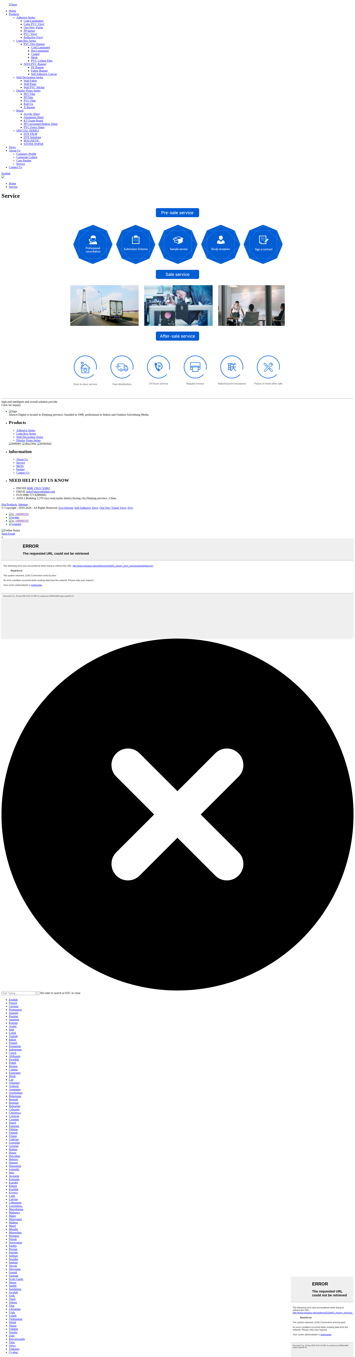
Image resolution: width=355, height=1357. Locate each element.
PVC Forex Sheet (34, 127)
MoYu (20, 466)
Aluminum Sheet (33, 117)
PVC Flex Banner (34, 44)
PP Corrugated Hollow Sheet (41, 123)
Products (14, 14)
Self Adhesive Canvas (44, 74)
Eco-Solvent (66, 507)
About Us (14, 150)
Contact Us (15, 167)
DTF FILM (30, 133)
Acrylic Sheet (32, 114)
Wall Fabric (30, 80)
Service (20, 163)
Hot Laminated (40, 50)
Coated (35, 54)
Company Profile (26, 153)
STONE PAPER (33, 143)
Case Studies (23, 160)
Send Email (8, 533)
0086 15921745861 (38, 488)
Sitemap (23, 504)
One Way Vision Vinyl (112, 507)
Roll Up (28, 104)
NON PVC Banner (35, 64)
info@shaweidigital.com (40, 491)
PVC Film (30, 100)
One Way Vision (33, 27)
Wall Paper (30, 84)
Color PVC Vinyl (34, 24)
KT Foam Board (33, 120)
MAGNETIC (32, 140)
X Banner (29, 107)
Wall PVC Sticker (34, 87)
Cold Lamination (33, 20)
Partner (20, 469)
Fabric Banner (39, 70)
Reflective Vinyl (33, 37)
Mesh (34, 57)
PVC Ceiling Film (41, 60)
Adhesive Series (25, 17)
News (12, 147)
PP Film (28, 97)
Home (12, 10)
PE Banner (37, 67)
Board (19, 110)
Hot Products (9, 504)
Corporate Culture (26, 157)
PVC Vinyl (30, 34)
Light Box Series (26, 40)
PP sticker (29, 30)
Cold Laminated (40, 47)
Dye (130, 507)
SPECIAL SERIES (27, 130)
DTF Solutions (32, 137)
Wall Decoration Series (29, 77)
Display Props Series (28, 90)
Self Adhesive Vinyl (86, 507)
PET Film (29, 94)
